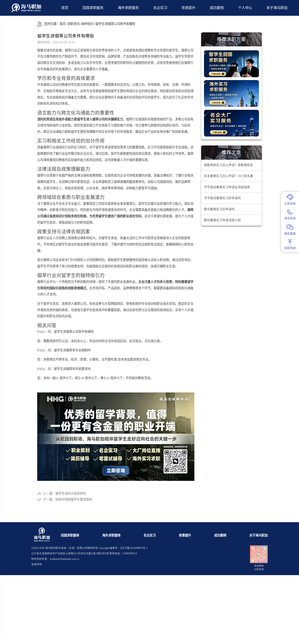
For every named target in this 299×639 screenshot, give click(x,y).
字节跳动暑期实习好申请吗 (222, 198)
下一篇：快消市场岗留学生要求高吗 (67, 499)
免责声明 (36, 564)
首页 (64, 8)
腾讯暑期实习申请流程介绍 (222, 220)
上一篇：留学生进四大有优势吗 (64, 493)
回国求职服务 (93, 8)
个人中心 (245, 8)
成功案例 (217, 8)
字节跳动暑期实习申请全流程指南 (227, 187)
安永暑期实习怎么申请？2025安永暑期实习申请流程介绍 (233, 176)
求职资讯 (73, 24)
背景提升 (188, 8)
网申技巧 (87, 24)
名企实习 (160, 8)
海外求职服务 (128, 8)
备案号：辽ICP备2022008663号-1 (129, 548)
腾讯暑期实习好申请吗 (219, 209)
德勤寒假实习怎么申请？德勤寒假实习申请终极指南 (233, 165)
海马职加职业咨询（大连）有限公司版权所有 (71, 548)
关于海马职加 (258, 535)
